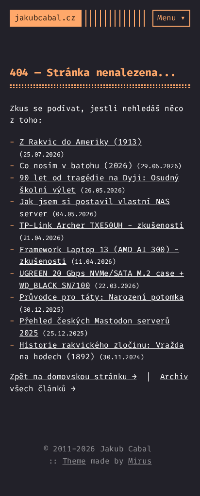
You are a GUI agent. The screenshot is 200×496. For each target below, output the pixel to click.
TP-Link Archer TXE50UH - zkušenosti (101, 225)
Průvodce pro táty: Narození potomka (101, 297)
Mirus (139, 461)
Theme (74, 461)
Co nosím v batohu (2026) (75, 165)
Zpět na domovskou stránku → (73, 376)
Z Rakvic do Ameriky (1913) (80, 142)
